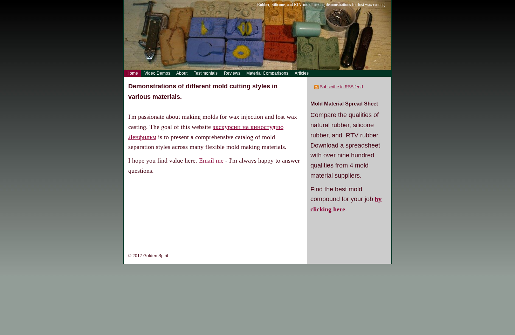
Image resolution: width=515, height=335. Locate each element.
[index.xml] (317, 86)
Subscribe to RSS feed (341, 86)
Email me (211, 160)
